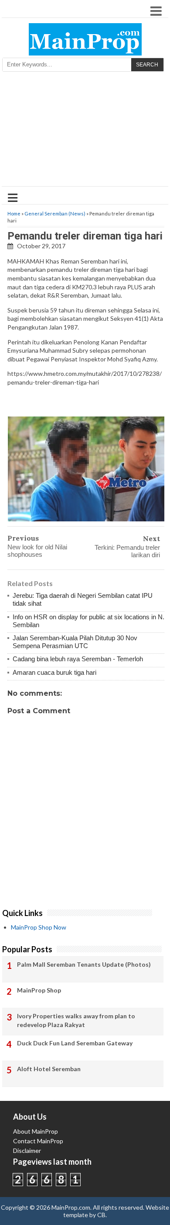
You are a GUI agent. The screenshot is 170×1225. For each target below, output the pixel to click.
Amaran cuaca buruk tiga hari (54, 672)
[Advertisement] (85, 132)
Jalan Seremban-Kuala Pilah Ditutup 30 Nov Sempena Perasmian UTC (75, 641)
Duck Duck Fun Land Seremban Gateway (75, 1043)
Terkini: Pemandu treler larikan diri (127, 551)
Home (13, 213)
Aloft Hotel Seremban (49, 1068)
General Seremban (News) (54, 213)
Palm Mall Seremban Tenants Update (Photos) (84, 964)
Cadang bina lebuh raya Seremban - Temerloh (78, 659)
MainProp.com (70, 1207)
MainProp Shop (39, 990)
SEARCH (147, 65)
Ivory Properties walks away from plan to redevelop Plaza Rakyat (76, 1020)
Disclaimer (27, 1150)
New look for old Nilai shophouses (37, 550)
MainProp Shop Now (38, 927)
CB (101, 1214)
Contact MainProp (38, 1141)
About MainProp (35, 1131)
